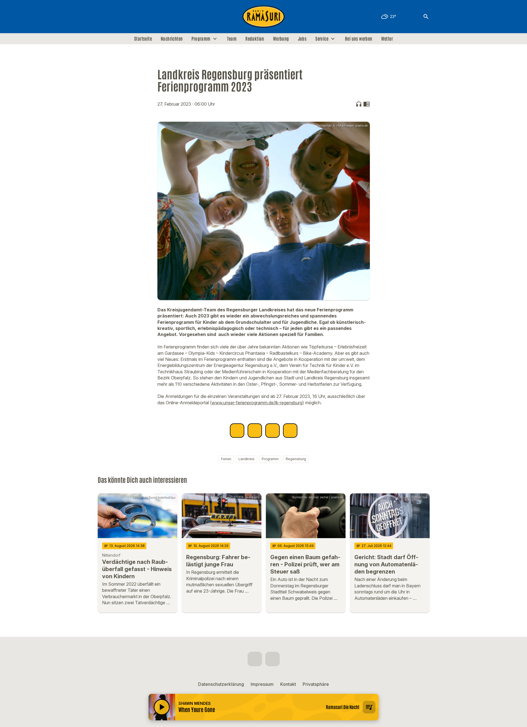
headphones (358, 104)
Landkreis (246, 459)
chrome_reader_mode (366, 104)
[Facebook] (103, 16)
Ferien (226, 459)
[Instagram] (114, 16)
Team (232, 38)
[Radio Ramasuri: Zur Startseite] (263, 17)
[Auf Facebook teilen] (237, 430)
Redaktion (254, 38)
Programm (200, 38)
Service (321, 38)
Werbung (281, 38)
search (426, 16)
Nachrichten (172, 38)
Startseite (143, 38)
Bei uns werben (358, 38)
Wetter (387, 38)
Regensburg (296, 459)
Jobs (302, 38)
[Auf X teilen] (254, 430)
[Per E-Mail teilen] (290, 430)
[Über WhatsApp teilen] (272, 430)
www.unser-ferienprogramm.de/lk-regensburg (257, 402)
